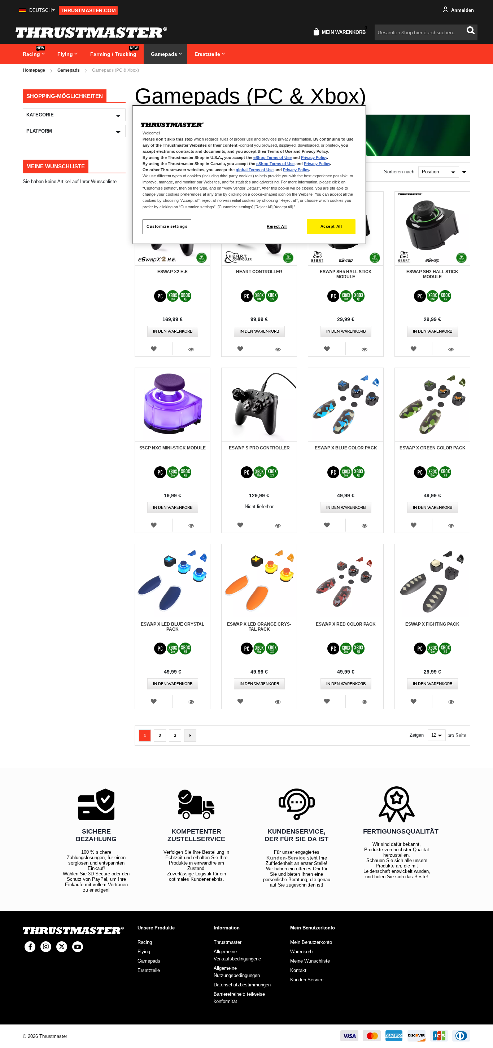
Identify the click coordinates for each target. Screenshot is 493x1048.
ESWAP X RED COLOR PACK (346, 624)
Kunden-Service (286, 858)
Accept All (331, 226)
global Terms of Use (255, 170)
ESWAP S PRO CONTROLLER (259, 447)
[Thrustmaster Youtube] (77, 946)
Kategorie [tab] (40, 114)
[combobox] (426, 32)
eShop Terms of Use (272, 157)
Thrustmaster (227, 942)
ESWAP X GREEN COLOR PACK (433, 447)
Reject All (277, 226)
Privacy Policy (314, 157)
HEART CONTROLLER (259, 271)
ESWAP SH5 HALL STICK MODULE (346, 274)
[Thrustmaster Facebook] (30, 946)
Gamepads (68, 70)
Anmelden (462, 10)
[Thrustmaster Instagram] (45, 946)
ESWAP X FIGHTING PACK (432, 624)
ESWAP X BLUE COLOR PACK (346, 447)
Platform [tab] (39, 131)
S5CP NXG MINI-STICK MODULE (172, 447)
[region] (249, 174)
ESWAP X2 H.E (172, 271)
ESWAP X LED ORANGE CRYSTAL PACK (259, 627)
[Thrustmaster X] (61, 946)
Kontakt (298, 970)
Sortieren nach (399, 171)
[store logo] (91, 32)
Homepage (34, 70)
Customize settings (167, 226)
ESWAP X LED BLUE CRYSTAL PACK (172, 627)
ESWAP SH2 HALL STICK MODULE (432, 274)
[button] (37, 10)
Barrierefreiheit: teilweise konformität (239, 997)
